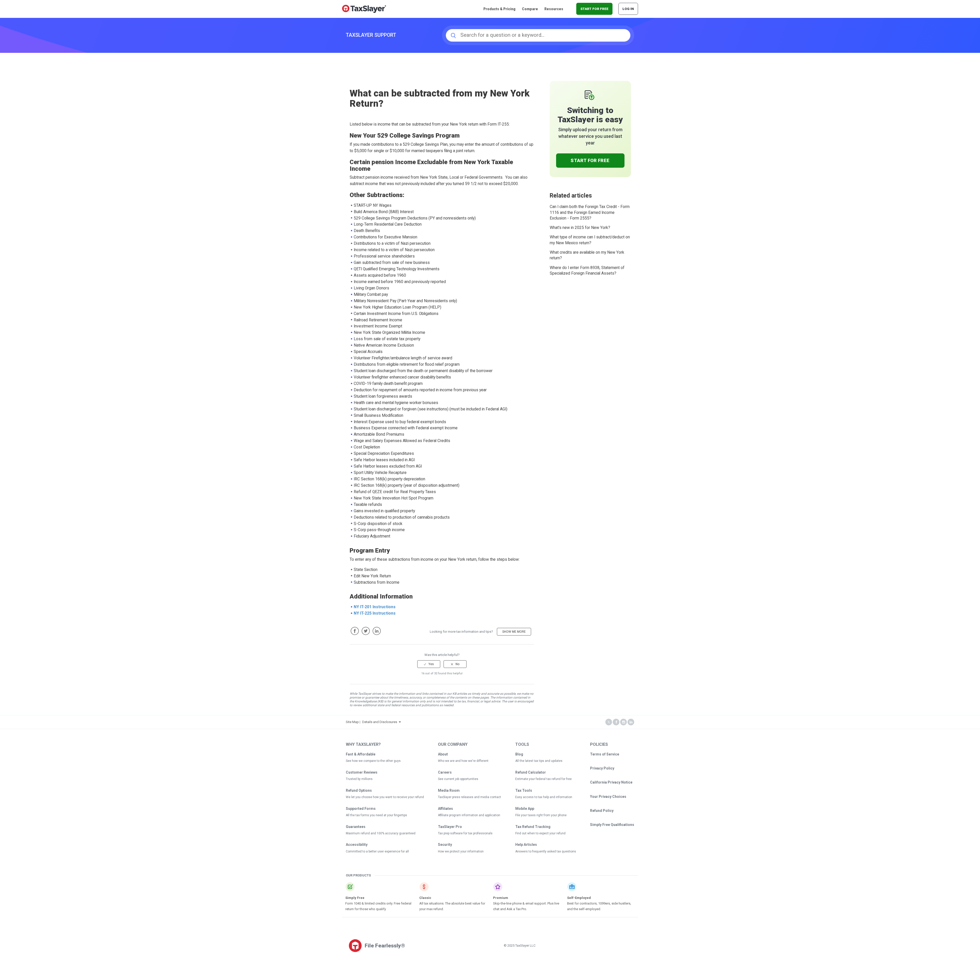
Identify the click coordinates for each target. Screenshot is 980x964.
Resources (553, 9)
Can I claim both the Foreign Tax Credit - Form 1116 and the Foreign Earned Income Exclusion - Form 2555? (590, 212)
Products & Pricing (499, 9)
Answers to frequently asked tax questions (545, 851)
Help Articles (526, 845)
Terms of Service (604, 754)
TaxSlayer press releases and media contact (469, 797)
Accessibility (357, 845)
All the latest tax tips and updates (538, 761)
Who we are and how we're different (463, 761)
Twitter (366, 631)
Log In (628, 9)
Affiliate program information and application (469, 815)
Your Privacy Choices (608, 797)
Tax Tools (523, 790)
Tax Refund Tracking (532, 827)
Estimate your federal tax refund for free (543, 779)
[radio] (428, 664)
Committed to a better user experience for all (377, 851)
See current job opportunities (458, 779)
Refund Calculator (530, 772)
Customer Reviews (361, 772)
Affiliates (445, 809)
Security (445, 845)
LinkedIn (377, 631)
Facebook (355, 631)
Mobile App (524, 809)
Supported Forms (361, 809)
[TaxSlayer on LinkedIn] (631, 722)
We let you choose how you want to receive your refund (385, 797)
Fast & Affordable (360, 754)
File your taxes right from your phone (541, 815)
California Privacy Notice (611, 782)
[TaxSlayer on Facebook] (616, 722)
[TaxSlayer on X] (608, 722)
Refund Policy (602, 811)
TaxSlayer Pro (450, 827)
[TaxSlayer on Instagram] (623, 722)
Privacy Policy (602, 768)
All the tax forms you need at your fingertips (376, 815)
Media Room (449, 790)
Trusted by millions (359, 779)
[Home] (364, 8)
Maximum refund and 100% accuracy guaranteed (380, 833)
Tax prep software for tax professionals (465, 833)
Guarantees (355, 827)
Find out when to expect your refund (540, 833)
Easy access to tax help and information (543, 797)
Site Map (352, 722)
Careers (445, 772)
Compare (530, 9)
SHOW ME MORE (514, 631)
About (443, 754)
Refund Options (359, 790)
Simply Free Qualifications (612, 825)
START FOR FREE (594, 9)
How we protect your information (461, 851)
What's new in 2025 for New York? (580, 227)
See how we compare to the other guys (373, 761)
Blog (519, 754)
